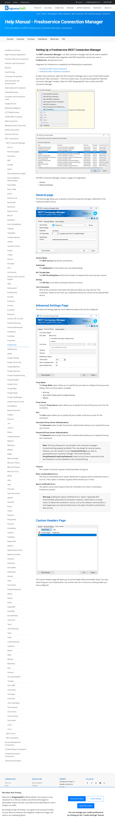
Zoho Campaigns (13, 703)
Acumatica (11, 156)
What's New (54, 39)
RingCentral (11, 541)
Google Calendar (13, 358)
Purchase (70, 8)
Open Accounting (13, 493)
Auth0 (9, 194)
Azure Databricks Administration (13, 179)
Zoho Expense (12, 707)
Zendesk (10, 681)
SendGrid (10, 559)
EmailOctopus (12, 292)
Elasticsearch (12, 288)
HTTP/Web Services (12, 112)
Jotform (10, 428)
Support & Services (83, 8)
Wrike (9, 655)
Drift (9, 268)
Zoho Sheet (11, 720)
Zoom (9, 729)
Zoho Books (11, 690)
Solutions (48, 8)
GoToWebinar (12, 406)
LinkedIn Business (13, 436)
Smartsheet (11, 585)
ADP (9, 160)
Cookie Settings (95, 799)
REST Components (77, 14)
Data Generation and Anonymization (12, 82)
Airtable (10, 165)
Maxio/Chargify (12, 458)
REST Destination (12, 738)
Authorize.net (12, 198)
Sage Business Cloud (14, 550)
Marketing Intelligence (13, 108)
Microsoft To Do (13, 471)
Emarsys (10, 297)
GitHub (9, 354)
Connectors (59, 8)
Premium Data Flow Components (16, 59)
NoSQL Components (12, 130)
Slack (9, 581)
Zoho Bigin (11, 694)
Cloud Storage (10, 72)
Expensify (10, 314)
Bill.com (10, 215)
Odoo (9, 480)
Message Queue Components (15, 125)
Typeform (11, 646)
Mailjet (9, 454)
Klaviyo (9, 432)
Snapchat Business (14, 589)
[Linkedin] (95, 783)
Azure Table (11, 189)
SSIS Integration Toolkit (55, 14)
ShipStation (11, 572)
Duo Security (11, 272)
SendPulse (11, 563)
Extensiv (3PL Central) (15, 319)
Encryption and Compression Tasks (15, 98)
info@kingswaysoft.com (93, 2)
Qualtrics (10, 533)
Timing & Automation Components (12, 755)
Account (7, 2)
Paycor (9, 506)
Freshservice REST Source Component (53, 69)
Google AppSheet (13, 367)
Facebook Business (14, 323)
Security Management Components (13, 743)
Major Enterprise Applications (15, 55)
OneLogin (10, 489)
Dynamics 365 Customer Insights (16, 278)
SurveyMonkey (12, 616)
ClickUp (10, 242)
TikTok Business (13, 629)
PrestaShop (11, 528)
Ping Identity (11, 519)
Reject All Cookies (86, 806)
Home (38, 14)
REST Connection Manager (92, 14)
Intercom (10, 419)
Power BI (10, 524)
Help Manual (67, 14)
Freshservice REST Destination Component (55, 71)
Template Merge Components (15, 749)
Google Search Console (15, 402)
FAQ (63, 39)
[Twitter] (91, 783)
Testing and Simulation (13, 761)
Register (39, 783)
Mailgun (10, 450)
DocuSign (10, 263)
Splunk (9, 594)
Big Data (8, 68)
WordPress (11, 664)
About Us (108, 8)
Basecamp (11, 207)
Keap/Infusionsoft (13, 410)
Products (37, 8)
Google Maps (12, 388)
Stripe (9, 602)
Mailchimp (11, 445)
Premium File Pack (11, 134)
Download (20, 39)
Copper (10, 250)
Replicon (10, 546)
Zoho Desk (11, 699)
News (7, 785)
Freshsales (11, 340)
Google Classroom (13, 371)
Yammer (10, 672)
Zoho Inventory (12, 716)
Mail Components (11, 121)
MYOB (9, 476)
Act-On (9, 147)
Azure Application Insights (16, 173)
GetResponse (12, 349)
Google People (12, 393)
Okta (9, 485)
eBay (9, 284)
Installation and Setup (12, 50)
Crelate (10, 255)
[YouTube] (100, 783)
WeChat (10, 659)
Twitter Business (13, 642)
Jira (8, 423)
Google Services (10, 104)
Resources (97, 8)
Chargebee (11, 233)
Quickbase (11, 537)
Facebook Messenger (15, 327)
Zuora (9, 725)
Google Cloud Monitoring (16, 375)
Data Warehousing (11, 92)
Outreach (10, 502)
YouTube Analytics (14, 677)
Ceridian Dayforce (13, 237)
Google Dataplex (13, 380)
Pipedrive (10, 515)
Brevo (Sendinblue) (14, 224)
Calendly (10, 229)
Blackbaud (11, 220)
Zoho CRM (11, 685)
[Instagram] (104, 783)
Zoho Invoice (11, 712)
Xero (9, 668)
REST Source (10, 733)
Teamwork (11, 620)
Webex (9, 650)
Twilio (9, 637)
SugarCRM (11, 607)
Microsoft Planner (13, 467)
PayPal (9, 511)
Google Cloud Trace (14, 362)
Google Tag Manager (14, 397)
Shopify (10, 576)
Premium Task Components (15, 63)
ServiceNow (11, 567)
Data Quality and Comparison (15, 88)
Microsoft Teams (13, 463)
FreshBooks (11, 332)
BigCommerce (12, 211)
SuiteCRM (10, 611)
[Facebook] (87, 783)
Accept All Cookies (76, 799)
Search (80, 2)
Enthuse (10, 305)
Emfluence (11, 301)
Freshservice (11, 345)
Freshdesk (11, 336)
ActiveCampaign (13, 152)
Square (10, 598)
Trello (9, 633)
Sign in (34, 783)
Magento (10, 441)
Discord (10, 259)
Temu (9, 624)
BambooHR (11, 202)
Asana (9, 169)
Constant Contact (13, 246)
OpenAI (10, 498)
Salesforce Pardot (13, 554)
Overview (10, 39)
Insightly (10, 415)
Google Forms (12, 384)
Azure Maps (11, 185)
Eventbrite (11, 310)
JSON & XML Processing (13, 117)
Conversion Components (13, 76)
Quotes (15, 2)
